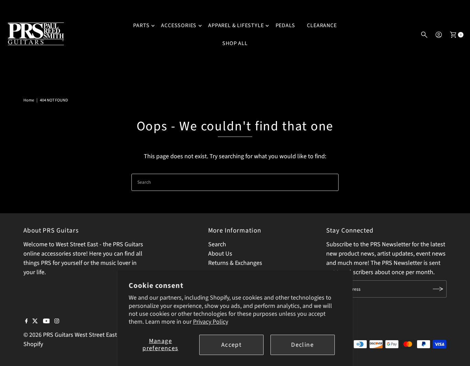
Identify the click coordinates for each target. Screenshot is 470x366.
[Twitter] (35, 321)
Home (28, 100)
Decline (302, 345)
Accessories (178, 25)
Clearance (322, 25)
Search (217, 244)
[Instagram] (56, 321)
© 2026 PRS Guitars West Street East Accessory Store (91, 335)
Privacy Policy (210, 321)
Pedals (286, 25)
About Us (220, 253)
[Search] (424, 34)
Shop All (234, 43)
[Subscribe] (438, 289)
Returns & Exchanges (235, 263)
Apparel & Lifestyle (236, 25)
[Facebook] (26, 321)
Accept (231, 345)
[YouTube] (46, 321)
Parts (141, 25)
